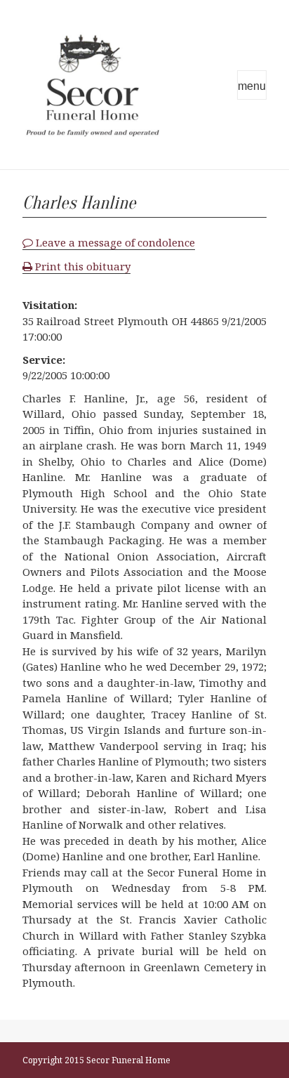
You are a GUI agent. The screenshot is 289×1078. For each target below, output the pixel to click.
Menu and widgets (252, 85)
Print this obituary (81, 266)
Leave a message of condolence (114, 242)
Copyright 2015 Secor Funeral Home (96, 1060)
